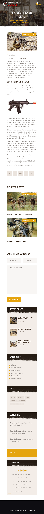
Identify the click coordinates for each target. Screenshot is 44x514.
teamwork (22, 400)
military (13, 397)
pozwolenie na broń (17, 373)
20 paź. (22, 321)
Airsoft (13, 365)
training (13, 404)
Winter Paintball (16, 378)
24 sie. (11, 58)
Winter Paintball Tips (16, 241)
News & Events (16, 368)
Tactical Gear (15, 376)
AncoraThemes (13, 510)
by (12, 55)
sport (27, 397)
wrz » (10, 494)
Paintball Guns (28, 35)
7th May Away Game (24, 329)
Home (12, 20)
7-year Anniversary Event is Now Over (24, 341)
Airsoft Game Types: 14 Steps (19, 215)
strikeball (14, 400)
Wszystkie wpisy (22, 20)
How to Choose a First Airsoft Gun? (25, 318)
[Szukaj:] (22, 453)
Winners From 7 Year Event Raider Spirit (21, 424)
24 (21, 488)
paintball (20, 397)
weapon (20, 404)
